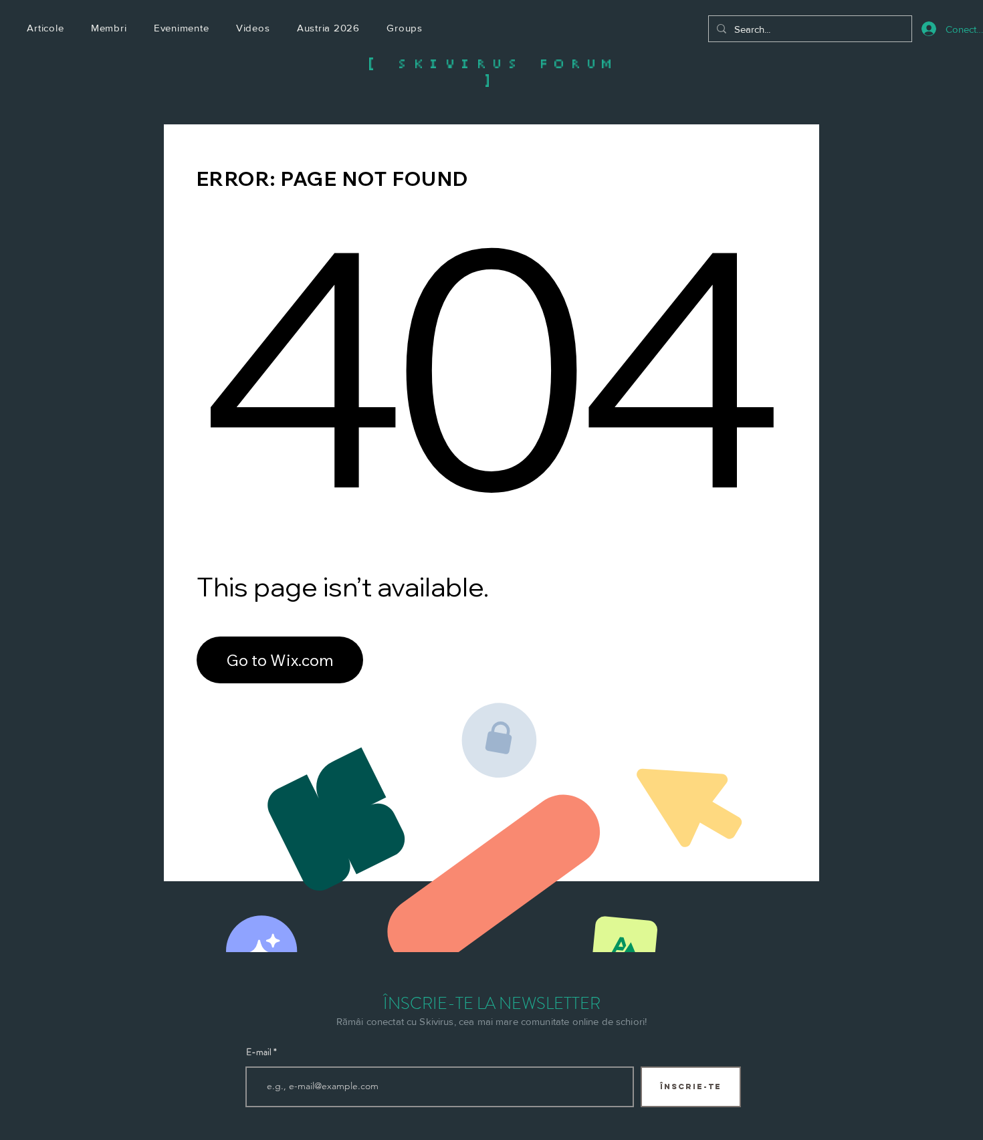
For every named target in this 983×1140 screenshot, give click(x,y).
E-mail (258, 1051)
